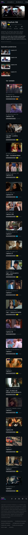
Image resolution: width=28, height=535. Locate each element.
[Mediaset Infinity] (3, 2)
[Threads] (19, 498)
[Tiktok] (15, 498)
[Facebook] (11, 498)
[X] (26, 498)
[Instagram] (22, 498)
